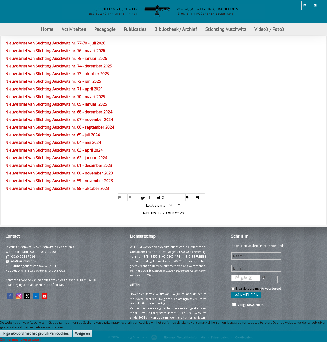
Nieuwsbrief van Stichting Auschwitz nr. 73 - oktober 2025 (57, 73)
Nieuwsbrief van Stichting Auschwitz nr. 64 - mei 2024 (53, 142)
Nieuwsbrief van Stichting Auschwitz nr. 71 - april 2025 (53, 89)
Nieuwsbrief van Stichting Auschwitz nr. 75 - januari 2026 (56, 58)
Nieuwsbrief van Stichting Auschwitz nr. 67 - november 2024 (59, 119)
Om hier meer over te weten (20, 339)
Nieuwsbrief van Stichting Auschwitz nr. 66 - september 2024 (59, 127)
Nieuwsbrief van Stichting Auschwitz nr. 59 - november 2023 (59, 180)
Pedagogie (105, 29)
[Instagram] (18, 296)
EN (315, 5)
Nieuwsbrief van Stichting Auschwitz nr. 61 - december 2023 (58, 165)
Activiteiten (74, 29)
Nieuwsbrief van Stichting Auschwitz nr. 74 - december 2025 (58, 66)
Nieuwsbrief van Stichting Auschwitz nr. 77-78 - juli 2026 (55, 43)
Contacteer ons (140, 252)
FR (304, 5)
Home (47, 29)
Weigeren (82, 333)
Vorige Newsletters (250, 305)
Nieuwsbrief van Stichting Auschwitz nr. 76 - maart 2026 (55, 50)
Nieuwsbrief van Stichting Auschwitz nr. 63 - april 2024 (53, 150)
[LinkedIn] (36, 296)
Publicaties (135, 29)
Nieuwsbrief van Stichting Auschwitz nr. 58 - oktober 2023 (57, 188)
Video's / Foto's (270, 29)
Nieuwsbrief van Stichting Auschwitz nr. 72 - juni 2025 (53, 81)
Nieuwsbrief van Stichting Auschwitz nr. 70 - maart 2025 (55, 96)
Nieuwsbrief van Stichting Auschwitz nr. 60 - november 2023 (59, 173)
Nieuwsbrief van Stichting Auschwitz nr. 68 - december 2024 (58, 111)
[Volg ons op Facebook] (10, 296)
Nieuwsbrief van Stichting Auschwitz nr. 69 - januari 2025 (56, 104)
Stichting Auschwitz (225, 29)
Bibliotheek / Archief (175, 29)
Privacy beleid (271, 288)
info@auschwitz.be (23, 261)
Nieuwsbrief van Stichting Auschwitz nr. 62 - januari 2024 (56, 157)
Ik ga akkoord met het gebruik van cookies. (36, 333)
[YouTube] (44, 296)
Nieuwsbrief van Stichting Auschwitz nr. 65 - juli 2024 (52, 134)
